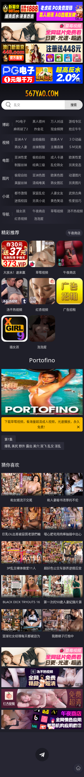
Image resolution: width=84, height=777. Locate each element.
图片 (5, 178)
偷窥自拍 (21, 175)
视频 (5, 142)
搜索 (74, 105)
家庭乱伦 (38, 193)
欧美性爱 (75, 157)
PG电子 (21, 121)
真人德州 (38, 121)
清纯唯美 (38, 183)
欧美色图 (57, 175)
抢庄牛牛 (75, 129)
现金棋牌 (57, 129)
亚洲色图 (38, 175)
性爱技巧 (75, 201)
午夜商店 (38, 211)
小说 (5, 196)
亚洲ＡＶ (21, 139)
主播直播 (57, 147)
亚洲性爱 (21, 157)
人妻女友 (57, 193)
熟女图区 (57, 183)
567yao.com (42, 93)
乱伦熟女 (57, 165)
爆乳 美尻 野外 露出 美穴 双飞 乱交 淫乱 (32, 446)
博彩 (5, 124)
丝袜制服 (38, 147)
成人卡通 (57, 157)
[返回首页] (78, 768)
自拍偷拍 (38, 139)
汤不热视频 (75, 211)
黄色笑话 (57, 201)
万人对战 (57, 121)
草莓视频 (57, 211)
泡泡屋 (38, 218)
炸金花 (38, 129)
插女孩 (21, 211)
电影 (5, 160)
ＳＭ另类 (75, 147)
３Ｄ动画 (75, 139)
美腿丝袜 (21, 183)
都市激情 (21, 193)
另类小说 (38, 201)
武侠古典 (75, 193)
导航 (5, 214)
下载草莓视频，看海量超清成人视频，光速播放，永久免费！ (42, 424)
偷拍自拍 (38, 157)
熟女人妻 (21, 147)
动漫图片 (75, 175)
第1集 (8, 439)
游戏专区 (75, 121)
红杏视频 (21, 218)
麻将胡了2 (21, 129)
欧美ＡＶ (57, 139)
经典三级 (38, 165)
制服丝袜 (21, 165)
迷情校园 (21, 201)
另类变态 (75, 165)
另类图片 (75, 183)
